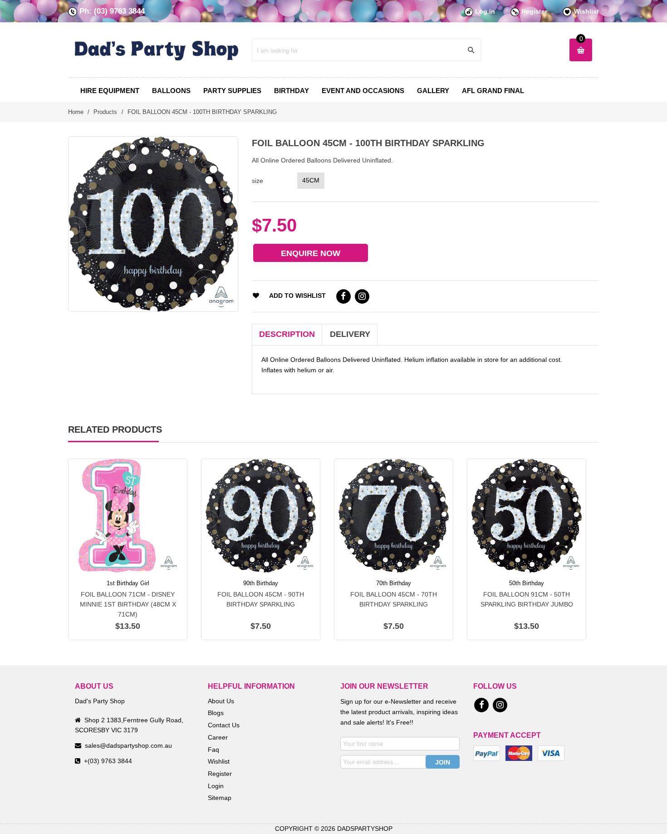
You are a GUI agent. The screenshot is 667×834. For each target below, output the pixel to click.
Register (534, 11)
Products (105, 112)
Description (287, 334)
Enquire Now (310, 253)
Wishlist (586, 11)
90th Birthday (260, 583)
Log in (485, 11)
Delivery (350, 334)
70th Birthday (393, 583)
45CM (310, 180)
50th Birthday (526, 583)
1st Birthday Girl (128, 583)
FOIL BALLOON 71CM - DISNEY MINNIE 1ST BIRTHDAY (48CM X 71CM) (128, 604)
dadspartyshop (364, 828)
